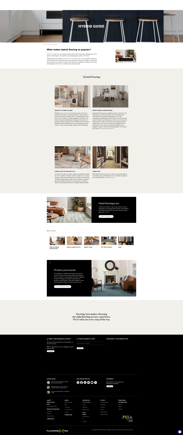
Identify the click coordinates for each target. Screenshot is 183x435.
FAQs (66, 404)
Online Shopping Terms (52, 406)
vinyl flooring (82, 58)
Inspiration (86, 400)
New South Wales (104, 402)
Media (84, 414)
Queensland (103, 404)
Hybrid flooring (51, 54)
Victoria (102, 409)
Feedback (110, 386)
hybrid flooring (63, 113)
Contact (120, 406)
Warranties (49, 413)
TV (83, 418)
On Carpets (67, 407)
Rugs (48, 404)
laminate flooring (70, 58)
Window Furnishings (53, 409)
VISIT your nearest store (62, 286)
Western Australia (104, 414)
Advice (67, 400)
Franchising (122, 400)
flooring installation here (106, 128)
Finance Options (50, 416)
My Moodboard (86, 409)
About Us (120, 404)
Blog (84, 412)
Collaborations (86, 416)
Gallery (84, 404)
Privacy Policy (129, 429)
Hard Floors (51, 402)
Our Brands (49, 411)
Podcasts (85, 421)
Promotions (68, 415)
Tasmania (102, 407)
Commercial (50, 419)
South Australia (103, 412)
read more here (109, 177)
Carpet (49, 400)
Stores (102, 400)
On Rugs (67, 412)
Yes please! (50, 351)
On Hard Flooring (68, 409)
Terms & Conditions (121, 429)
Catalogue (85, 407)
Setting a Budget (68, 402)
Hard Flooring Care (106, 216)
